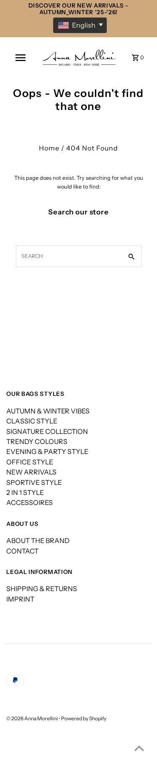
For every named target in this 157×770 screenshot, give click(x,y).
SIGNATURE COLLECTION (47, 431)
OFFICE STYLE (29, 462)
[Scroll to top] (139, 748)
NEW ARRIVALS (31, 472)
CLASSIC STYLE (31, 421)
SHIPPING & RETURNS (41, 588)
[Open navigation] (20, 57)
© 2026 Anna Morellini (32, 718)
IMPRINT (20, 599)
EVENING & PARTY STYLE (47, 451)
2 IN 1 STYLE (25, 492)
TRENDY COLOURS (36, 441)
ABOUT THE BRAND (37, 540)
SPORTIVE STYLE (34, 482)
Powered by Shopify (83, 718)
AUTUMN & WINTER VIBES (48, 411)
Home (49, 148)
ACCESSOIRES (29, 502)
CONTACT (22, 551)
